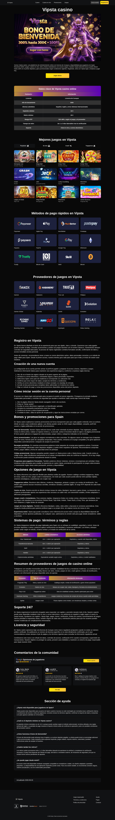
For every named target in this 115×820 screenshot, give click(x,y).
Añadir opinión (91, 660)
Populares (23, 145)
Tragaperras (89, 145)
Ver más (57, 689)
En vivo (45, 145)
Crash (67, 145)
